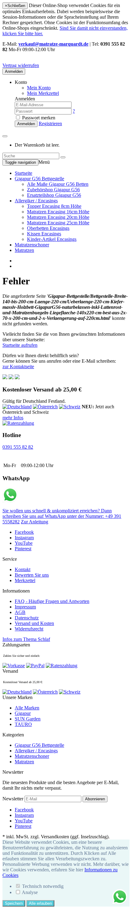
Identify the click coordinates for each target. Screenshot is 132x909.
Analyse (30, 892)
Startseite (23, 173)
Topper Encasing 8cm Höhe (54, 206)
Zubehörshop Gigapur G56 (53, 189)
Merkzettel (25, 580)
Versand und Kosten (34, 623)
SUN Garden (28, 718)
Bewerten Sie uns (32, 575)
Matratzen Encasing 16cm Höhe (58, 211)
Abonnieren (95, 799)
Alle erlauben (40, 903)
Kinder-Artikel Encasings (51, 239)
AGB (20, 612)
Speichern (14, 903)
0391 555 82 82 (17, 447)
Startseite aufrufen (19, 345)
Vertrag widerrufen (20, 65)
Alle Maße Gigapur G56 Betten (57, 184)
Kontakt (22, 569)
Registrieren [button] (50, 123)
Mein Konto (39, 87)
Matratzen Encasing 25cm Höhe (58, 222)
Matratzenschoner (32, 244)
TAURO (23, 724)
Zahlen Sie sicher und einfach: (21, 655)
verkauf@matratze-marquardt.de (53, 44)
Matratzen (24, 250)
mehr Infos (12, 417)
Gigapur (23, 713)
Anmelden (14, 71)
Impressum (25, 606)
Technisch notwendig (43, 886)
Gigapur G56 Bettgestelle (39, 178)
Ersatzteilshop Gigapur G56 (54, 195)
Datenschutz (27, 617)
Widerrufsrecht (29, 628)
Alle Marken (27, 707)
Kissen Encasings (44, 233)
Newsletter (12, 798)
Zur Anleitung (34, 521)
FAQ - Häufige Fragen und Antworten (52, 601)
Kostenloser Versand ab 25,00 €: (23, 682)
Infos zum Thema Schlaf (26, 639)
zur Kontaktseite (18, 366)
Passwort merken (38, 117)
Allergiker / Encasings (36, 200)
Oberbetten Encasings (48, 228)
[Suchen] (62, 157)
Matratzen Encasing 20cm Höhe (58, 217)
